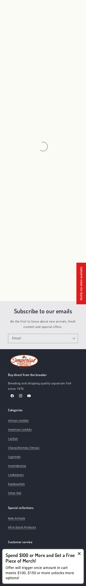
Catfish (13, 438)
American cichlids (20, 429)
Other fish (14, 493)
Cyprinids (14, 456)
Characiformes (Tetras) (23, 447)
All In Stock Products (22, 527)
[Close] (79, 553)
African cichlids (18, 420)
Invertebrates (17, 465)
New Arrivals (16, 518)
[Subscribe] (73, 338)
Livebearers (16, 474)
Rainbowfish (16, 484)
